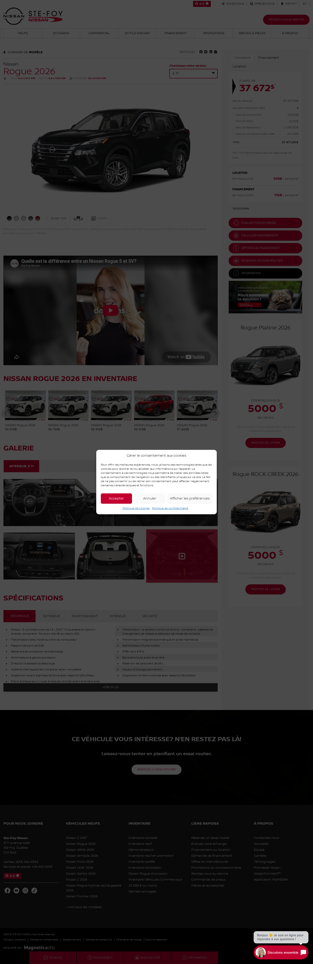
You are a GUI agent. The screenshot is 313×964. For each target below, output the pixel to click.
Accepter (116, 499)
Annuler (149, 499)
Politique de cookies (136, 508)
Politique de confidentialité (170, 508)
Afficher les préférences (190, 499)
